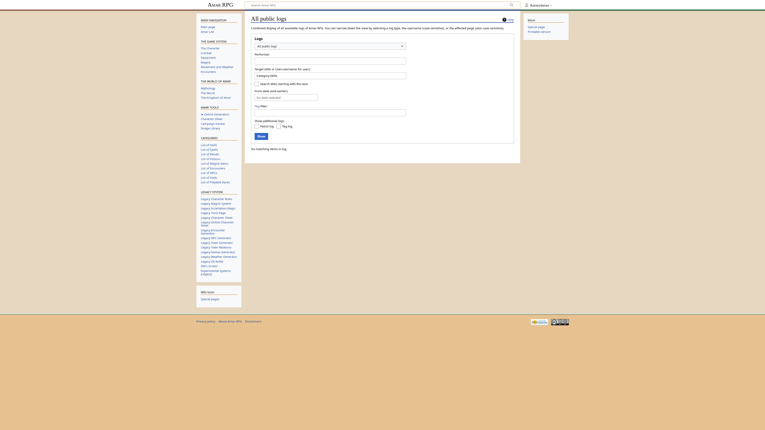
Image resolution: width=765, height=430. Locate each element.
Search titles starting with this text (284, 84)
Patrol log (267, 126)
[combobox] (330, 46)
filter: (261, 106)
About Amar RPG (230, 321)
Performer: (262, 54)
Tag (257, 106)
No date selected (268, 97)
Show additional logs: (269, 121)
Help (510, 20)
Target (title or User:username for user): (283, 69)
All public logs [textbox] (267, 46)
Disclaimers (253, 321)
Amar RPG (220, 5)
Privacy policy (205, 321)
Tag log (287, 126)
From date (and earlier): (271, 91)
